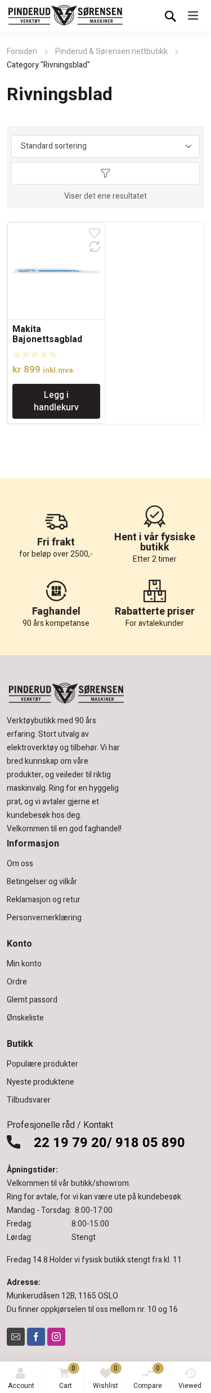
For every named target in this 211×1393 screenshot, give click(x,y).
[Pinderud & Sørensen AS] (66, 16)
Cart (67, 1377)
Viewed (189, 1386)
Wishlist (105, 1377)
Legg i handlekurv (56, 401)
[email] (16, 1337)
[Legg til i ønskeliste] (94, 233)
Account (21, 1386)
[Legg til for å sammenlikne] (94, 246)
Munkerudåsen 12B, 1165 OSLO (62, 1296)
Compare (147, 1377)
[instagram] (56, 1337)
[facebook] (36, 1337)
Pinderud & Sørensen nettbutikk (111, 51)
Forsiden (22, 51)
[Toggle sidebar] (105, 173)
